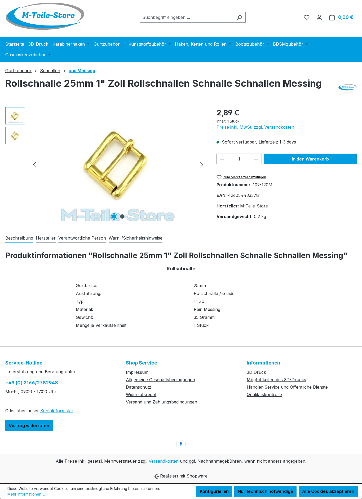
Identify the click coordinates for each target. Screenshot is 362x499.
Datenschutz (138, 387)
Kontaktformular (56, 410)
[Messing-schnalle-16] (118, 164)
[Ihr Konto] (319, 17)
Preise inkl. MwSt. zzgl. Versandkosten (255, 127)
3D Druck (256, 372)
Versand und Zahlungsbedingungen (161, 402)
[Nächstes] (202, 164)
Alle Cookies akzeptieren (328, 491)
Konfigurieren (214, 491)
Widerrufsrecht (141, 394)
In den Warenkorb (310, 159)
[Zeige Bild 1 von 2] (114, 216)
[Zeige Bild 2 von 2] (122, 216)
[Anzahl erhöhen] (256, 159)
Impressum (137, 372)
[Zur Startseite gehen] (45, 16)
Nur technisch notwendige (265, 491)
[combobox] (186, 17)
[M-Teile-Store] (347, 87)
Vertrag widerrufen (29, 425)
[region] (105, 164)
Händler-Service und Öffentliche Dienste (287, 387)
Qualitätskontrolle (264, 394)
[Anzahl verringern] (222, 159)
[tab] (19, 238)
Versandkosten (164, 461)
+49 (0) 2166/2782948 (31, 382)
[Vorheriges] (34, 164)
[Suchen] (239, 17)
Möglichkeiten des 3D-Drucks (276, 379)
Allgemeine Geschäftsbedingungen (160, 379)
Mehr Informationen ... (26, 494)
